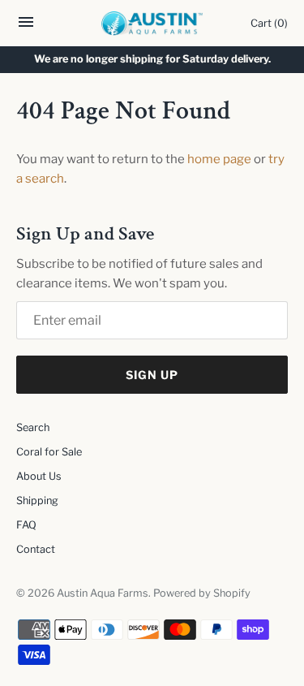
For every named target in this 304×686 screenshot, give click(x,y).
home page (219, 159)
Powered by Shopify (201, 593)
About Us (39, 476)
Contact (35, 549)
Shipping (37, 500)
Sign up (152, 375)
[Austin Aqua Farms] (152, 23)
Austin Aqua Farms (102, 593)
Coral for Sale (49, 452)
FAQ (26, 525)
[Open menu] (26, 26)
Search (32, 427)
